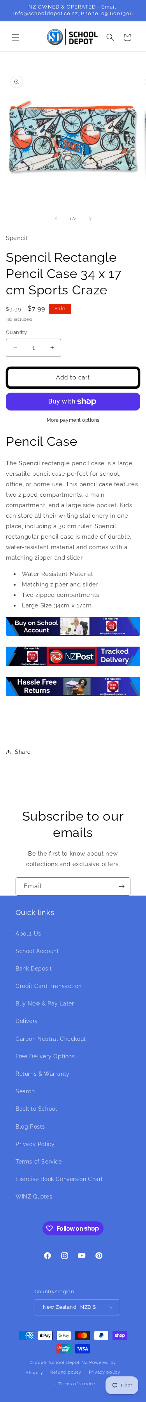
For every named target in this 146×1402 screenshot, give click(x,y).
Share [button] (23, 752)
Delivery (27, 1021)
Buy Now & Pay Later (45, 1003)
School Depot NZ (68, 1362)
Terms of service (76, 1383)
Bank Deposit (34, 968)
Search (25, 1091)
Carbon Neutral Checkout (51, 1039)
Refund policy (65, 1372)
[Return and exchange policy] (73, 695)
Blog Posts (30, 1127)
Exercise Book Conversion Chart (59, 1179)
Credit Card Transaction (49, 986)
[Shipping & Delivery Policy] (73, 665)
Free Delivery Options (45, 1056)
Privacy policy (104, 1372)
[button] (15, 37)
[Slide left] (56, 218)
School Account (37, 951)
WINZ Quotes (34, 1196)
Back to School (36, 1109)
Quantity (16, 332)
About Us (28, 934)
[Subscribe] (121, 886)
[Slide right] (90, 218)
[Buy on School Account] (73, 635)
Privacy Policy (35, 1144)
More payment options (73, 420)
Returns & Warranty (43, 1074)
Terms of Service (39, 1161)
